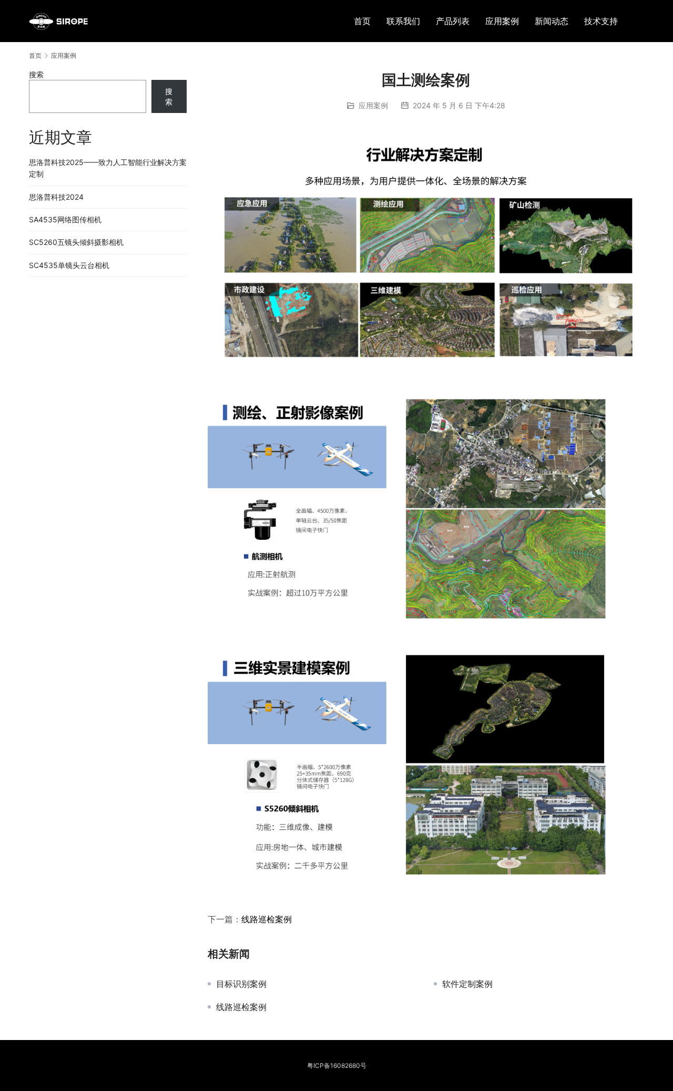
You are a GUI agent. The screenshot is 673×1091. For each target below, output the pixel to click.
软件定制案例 (467, 984)
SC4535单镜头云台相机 (69, 265)
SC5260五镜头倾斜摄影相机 (76, 242)
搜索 (36, 74)
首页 (362, 21)
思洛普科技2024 (56, 196)
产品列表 (453, 21)
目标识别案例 (241, 984)
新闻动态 (551, 21)
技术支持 (601, 21)
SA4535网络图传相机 (65, 219)
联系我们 (403, 21)
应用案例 (502, 21)
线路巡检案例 (266, 919)
